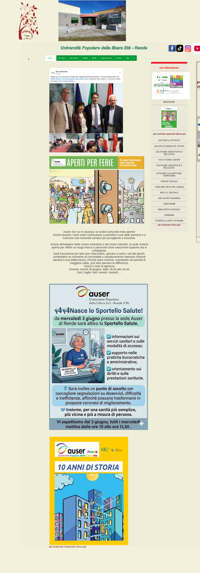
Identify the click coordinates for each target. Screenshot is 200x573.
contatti (85, 58)
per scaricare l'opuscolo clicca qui (67, 546)
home (51, 58)
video (128, 58)
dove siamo (74, 58)
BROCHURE (169, 102)
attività (94, 58)
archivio (119, 58)
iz (134, 58)
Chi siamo (62, 58)
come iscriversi (106, 58)
